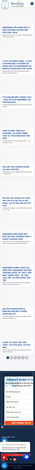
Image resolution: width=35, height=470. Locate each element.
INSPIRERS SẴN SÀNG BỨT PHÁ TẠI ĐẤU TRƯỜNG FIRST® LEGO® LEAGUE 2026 (16, 236)
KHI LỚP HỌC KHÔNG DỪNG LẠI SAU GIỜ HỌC (15, 168)
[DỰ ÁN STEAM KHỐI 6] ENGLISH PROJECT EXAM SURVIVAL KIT (14, 311)
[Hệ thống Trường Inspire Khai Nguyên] (17, 3)
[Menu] (32, 3)
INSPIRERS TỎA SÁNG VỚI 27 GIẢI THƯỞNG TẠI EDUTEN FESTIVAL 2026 (16, 30)
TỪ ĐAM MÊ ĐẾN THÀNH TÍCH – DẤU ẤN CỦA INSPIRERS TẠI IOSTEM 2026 (16, 99)
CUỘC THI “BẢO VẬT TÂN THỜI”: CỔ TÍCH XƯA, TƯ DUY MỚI (16, 345)
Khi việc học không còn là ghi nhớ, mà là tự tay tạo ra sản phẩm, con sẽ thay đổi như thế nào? (16, 202)
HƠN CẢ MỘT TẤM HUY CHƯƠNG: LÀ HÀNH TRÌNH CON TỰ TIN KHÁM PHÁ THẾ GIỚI (16, 134)
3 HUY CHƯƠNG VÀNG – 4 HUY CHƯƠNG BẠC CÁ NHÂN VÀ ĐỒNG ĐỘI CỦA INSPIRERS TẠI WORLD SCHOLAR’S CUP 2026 (17, 65)
